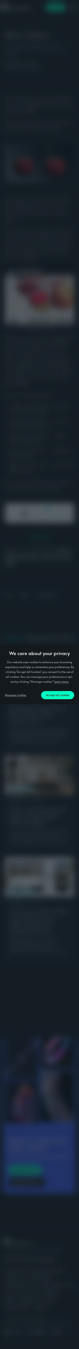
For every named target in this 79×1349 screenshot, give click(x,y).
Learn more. (61, 682)
